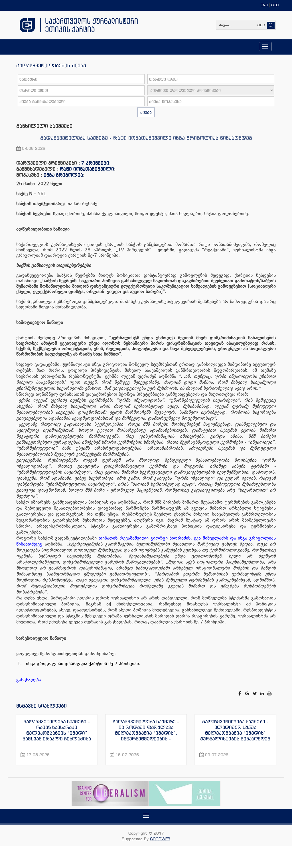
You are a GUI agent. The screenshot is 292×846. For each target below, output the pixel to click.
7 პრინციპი (95, 163)
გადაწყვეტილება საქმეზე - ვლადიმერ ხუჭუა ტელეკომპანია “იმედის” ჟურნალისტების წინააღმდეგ (235, 730)
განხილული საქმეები (44, 126)
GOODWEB (160, 838)
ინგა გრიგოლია (63, 175)
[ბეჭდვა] (270, 693)
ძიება (146, 112)
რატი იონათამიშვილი (87, 169)
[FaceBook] (240, 693)
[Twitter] (255, 693)
